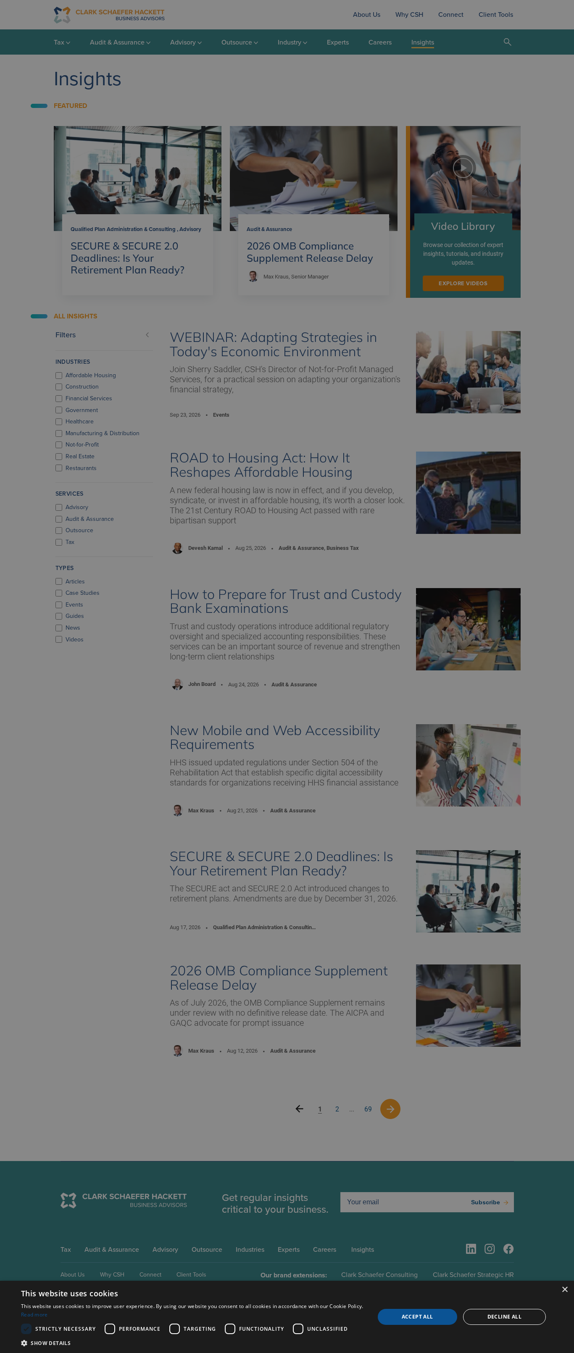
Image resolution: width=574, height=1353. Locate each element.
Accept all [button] (417, 1316)
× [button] (564, 1290)
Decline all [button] (504, 1316)
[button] (192, 1343)
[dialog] (287, 1317)
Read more (34, 1314)
